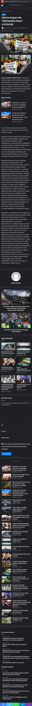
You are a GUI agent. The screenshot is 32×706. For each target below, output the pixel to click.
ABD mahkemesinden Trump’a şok (19, 501)
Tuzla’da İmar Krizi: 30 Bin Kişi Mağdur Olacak (23, 386)
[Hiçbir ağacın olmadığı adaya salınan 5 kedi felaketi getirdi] (6, 510)
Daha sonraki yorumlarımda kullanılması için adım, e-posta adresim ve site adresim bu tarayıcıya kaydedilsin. (16, 446)
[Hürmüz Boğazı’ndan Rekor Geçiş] (6, 549)
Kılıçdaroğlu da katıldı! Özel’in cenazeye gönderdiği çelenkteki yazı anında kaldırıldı (21, 603)
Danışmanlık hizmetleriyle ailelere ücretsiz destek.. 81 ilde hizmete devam (20, 525)
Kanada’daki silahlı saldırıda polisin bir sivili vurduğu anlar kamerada (7, 387)
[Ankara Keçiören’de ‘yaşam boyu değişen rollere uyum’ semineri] (6, 518)
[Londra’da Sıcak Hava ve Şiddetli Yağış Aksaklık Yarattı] (6, 564)
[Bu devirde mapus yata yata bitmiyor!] (8, 362)
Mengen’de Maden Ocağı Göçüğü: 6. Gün (20, 619)
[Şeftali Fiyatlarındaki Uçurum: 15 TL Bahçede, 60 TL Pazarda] (6, 579)
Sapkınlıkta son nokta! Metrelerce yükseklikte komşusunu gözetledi (19, 105)
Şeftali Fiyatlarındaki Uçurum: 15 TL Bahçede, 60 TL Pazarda (20, 578)
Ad (2, 425)
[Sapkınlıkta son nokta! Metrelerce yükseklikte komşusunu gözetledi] (6, 105)
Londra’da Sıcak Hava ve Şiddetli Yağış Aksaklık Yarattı (20, 563)
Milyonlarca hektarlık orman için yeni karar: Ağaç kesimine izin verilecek (21, 483)
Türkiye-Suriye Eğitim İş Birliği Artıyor (23, 352)
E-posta (3, 431)
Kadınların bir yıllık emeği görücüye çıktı (20, 611)
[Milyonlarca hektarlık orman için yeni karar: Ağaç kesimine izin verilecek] (6, 484)
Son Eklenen (16, 461)
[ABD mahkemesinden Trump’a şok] (6, 502)
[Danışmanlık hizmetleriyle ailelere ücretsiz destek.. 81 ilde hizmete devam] (6, 526)
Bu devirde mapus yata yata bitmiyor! (7, 368)
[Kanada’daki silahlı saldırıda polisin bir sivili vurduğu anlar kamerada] (8, 379)
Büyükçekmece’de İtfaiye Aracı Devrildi (7, 352)
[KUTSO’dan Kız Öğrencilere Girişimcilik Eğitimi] (6, 477)
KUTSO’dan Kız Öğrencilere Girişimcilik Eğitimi (20, 475)
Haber (10, 11)
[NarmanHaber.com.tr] (16, 5)
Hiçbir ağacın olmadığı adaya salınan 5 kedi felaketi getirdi (19, 509)
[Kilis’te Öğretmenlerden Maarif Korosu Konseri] (24, 362)
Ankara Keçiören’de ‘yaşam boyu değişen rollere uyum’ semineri (21, 517)
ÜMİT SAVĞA (7, 28)
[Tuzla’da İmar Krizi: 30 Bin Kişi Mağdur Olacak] (24, 379)
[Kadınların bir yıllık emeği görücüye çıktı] (6, 613)
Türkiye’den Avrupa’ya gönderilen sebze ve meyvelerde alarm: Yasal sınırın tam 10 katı (20, 492)
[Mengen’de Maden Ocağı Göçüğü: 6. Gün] (6, 620)
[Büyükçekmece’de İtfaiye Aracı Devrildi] (8, 346)
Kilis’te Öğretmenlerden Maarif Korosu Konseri (24, 369)
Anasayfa (5, 11)
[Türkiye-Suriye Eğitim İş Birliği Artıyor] (24, 346)
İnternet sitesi (5, 437)
